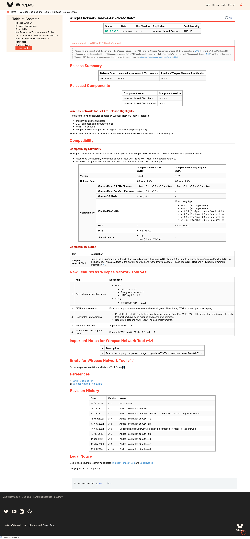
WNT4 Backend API (83, 380)
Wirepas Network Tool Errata (87, 383)
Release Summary (23, 22)
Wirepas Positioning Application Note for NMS (159, 57)
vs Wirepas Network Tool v (35, 32)
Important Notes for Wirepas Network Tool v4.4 (36, 35)
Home (207, 4)
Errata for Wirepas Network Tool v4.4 (32, 38)
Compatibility (21, 29)
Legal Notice (24, 48)
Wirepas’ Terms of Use (123, 462)
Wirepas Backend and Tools (34, 11)
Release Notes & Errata (64, 11)
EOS (197, 50)
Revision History (22, 44)
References (20, 41)
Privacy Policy (49, 525)
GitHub (215, 4)
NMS (208, 54)
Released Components (25, 25)
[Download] (119, 239)
